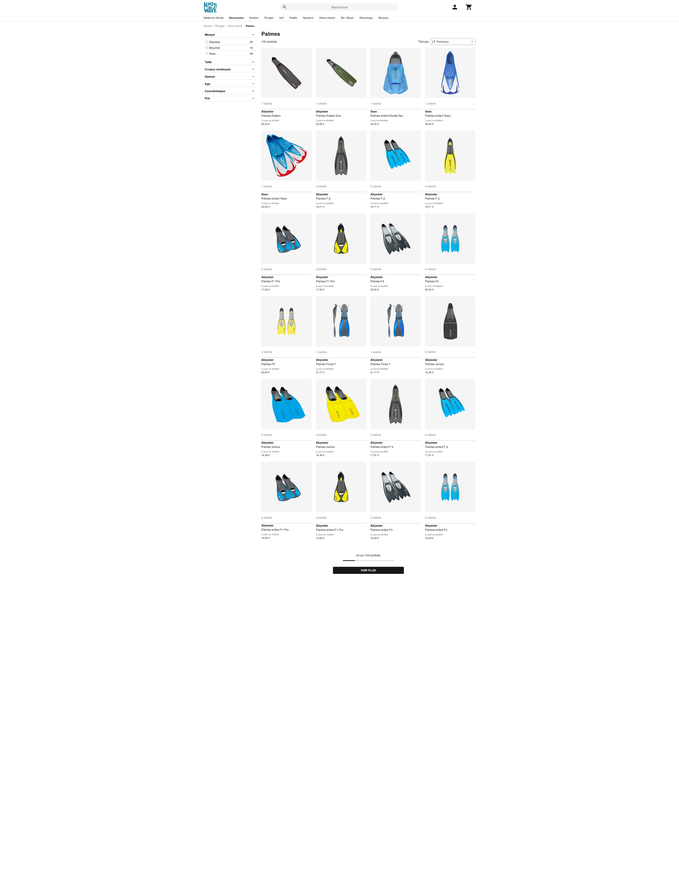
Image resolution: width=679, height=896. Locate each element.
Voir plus (368, 570)
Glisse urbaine (327, 17)
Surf (281, 17)
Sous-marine (235, 26)
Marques (383, 17)
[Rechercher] (284, 7)
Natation (254, 17)
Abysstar (267, 111)
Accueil (208, 26)
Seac (373, 111)
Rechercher (339, 7)
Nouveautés (236, 17)
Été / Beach (347, 17)
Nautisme (308, 17)
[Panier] (468, 7)
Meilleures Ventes (214, 17)
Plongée (269, 17)
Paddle (293, 17)
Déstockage (366, 17)
